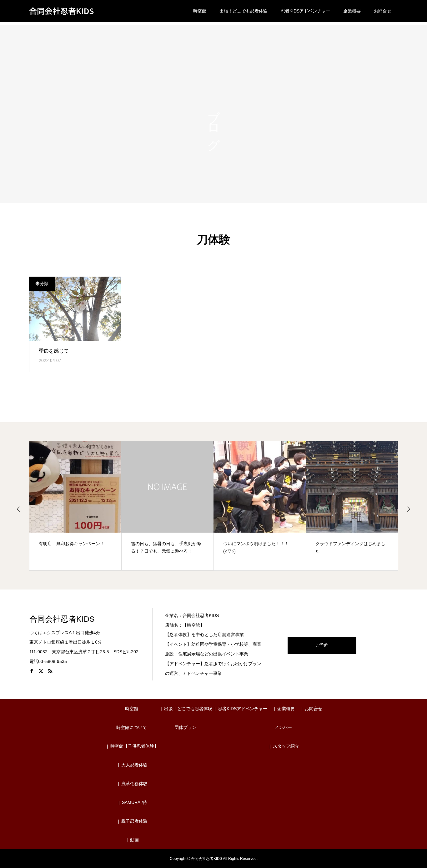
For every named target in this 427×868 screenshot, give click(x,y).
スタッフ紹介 (286, 746)
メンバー (283, 727)
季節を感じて (54, 351)
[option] (75, 505)
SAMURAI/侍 (134, 802)
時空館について (131, 727)
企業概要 (352, 10)
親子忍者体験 (134, 821)
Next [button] (408, 509)
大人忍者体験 (134, 764)
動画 (134, 839)
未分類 (41, 283)
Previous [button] (18, 509)
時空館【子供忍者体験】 (134, 746)
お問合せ (382, 10)
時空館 (199, 10)
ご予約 (322, 645)
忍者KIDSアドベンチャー (305, 10)
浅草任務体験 (134, 783)
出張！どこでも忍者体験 (243, 10)
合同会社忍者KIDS (61, 11)
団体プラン (185, 727)
